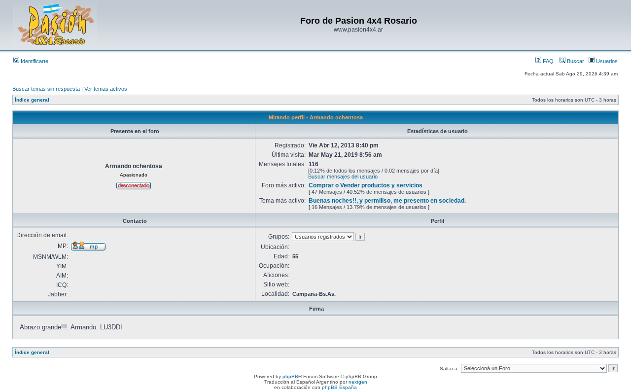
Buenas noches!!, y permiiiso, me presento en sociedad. (387, 200)
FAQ (547, 61)
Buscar (574, 61)
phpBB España (339, 387)
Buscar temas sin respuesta (46, 89)
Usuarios (606, 61)
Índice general (32, 100)
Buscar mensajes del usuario (343, 176)
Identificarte (33, 61)
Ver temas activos (105, 89)
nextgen (358, 382)
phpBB (290, 376)
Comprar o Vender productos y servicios (365, 185)
